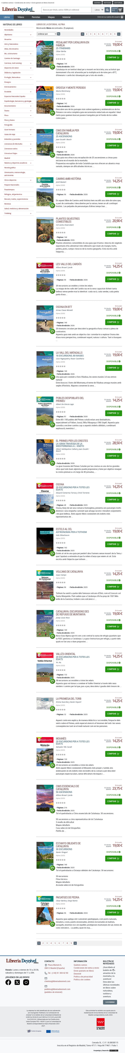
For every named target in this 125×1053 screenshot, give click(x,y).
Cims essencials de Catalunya (67, 787)
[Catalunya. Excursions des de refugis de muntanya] (44, 623)
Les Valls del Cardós (69, 264)
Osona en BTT (64, 307)
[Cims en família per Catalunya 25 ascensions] (44, 142)
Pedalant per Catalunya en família (72, 43)
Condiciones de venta (22, 3)
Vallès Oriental (65, 654)
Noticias (107, 3)
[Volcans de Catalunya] (44, 584)
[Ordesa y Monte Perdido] (44, 100)
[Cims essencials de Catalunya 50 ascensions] (44, 798)
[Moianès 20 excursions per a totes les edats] (44, 751)
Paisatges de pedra (67, 897)
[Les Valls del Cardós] (44, 277)
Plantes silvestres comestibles (68, 220)
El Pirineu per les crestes (72, 441)
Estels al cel (64, 529)
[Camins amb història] (44, 191)
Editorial (118, 3)
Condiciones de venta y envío (86, 967)
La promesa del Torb (68, 699)
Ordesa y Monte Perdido (71, 88)
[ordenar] (58, 33)
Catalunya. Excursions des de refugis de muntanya (72, 612)
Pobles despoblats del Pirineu (70, 399)
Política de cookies (82, 979)
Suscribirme (110, 1002)
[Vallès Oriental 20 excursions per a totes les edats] (44, 667)
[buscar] (107, 9)
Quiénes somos (7, 3)
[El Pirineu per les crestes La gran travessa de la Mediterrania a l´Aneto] (44, 451)
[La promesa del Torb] (44, 703)
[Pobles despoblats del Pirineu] (44, 410)
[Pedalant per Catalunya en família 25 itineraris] (44, 54)
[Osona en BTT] (44, 318)
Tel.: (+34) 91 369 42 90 (57, 973)
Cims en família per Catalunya (67, 131)
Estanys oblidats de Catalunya (68, 844)
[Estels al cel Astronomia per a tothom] (44, 541)
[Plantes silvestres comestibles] (44, 230)
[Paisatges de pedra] (44, 910)
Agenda (97, 3)
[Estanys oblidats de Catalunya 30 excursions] (44, 855)
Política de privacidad (83, 976)
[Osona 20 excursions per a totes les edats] (44, 497)
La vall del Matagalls (69, 353)
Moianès (61, 738)
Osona (60, 484)
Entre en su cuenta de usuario (109, 17)
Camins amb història (68, 179)
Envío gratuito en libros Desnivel (43, 3)
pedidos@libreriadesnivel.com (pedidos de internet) (57, 990)
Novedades (8, 30)
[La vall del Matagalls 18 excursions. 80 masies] (44, 364)
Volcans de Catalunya (69, 571)
